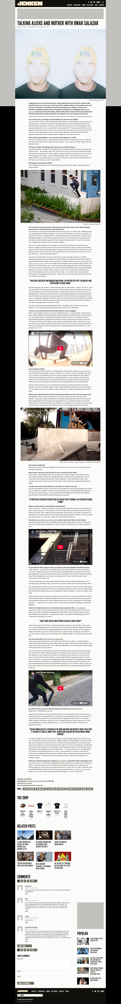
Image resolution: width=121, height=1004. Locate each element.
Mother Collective (73, 789)
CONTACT (101, 5)
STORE (67, 991)
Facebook (29, 783)
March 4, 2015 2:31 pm (31, 900)
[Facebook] (89, 2)
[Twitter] (91, 2)
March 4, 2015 (21, 27)
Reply (26, 893)
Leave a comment (23, 955)
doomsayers (41, 789)
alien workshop (28, 789)
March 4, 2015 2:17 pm (31, 888)
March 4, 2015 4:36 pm (31, 929)
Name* (19, 971)
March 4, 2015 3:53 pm (31, 918)
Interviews (61, 789)
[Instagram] (94, 2)
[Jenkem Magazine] (30, 3)
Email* (19, 976)
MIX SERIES (90, 5)
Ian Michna (32, 27)
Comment (20, 958)
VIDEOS (84, 5)
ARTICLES (69, 5)
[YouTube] (97, 2)
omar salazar (87, 789)
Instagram (39, 785)
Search (18, 995)
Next (32, 881)
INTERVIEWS (77, 5)
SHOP (96, 5)
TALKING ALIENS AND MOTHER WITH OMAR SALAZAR (57, 23)
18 (48, 27)
